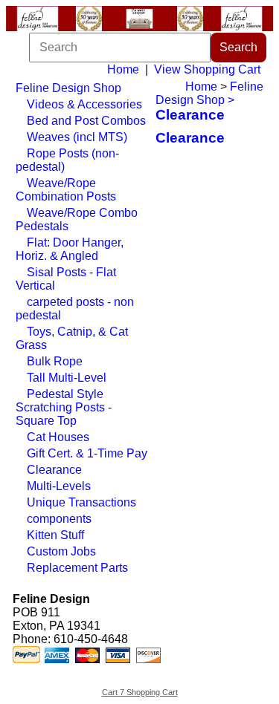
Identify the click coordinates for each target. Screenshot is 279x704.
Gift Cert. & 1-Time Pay (87, 453)
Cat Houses (58, 437)
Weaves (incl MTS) (77, 137)
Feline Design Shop (68, 88)
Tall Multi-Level (66, 377)
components (59, 518)
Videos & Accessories (84, 104)
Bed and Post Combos (86, 120)
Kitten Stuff (55, 535)
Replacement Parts (77, 567)
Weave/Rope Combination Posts (66, 190)
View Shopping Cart (207, 69)
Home (123, 69)
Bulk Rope (55, 361)
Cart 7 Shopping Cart (140, 692)
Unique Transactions (81, 502)
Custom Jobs (61, 551)
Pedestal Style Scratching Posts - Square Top (64, 407)
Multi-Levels (59, 486)
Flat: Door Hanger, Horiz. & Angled (70, 249)
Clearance (54, 469)
